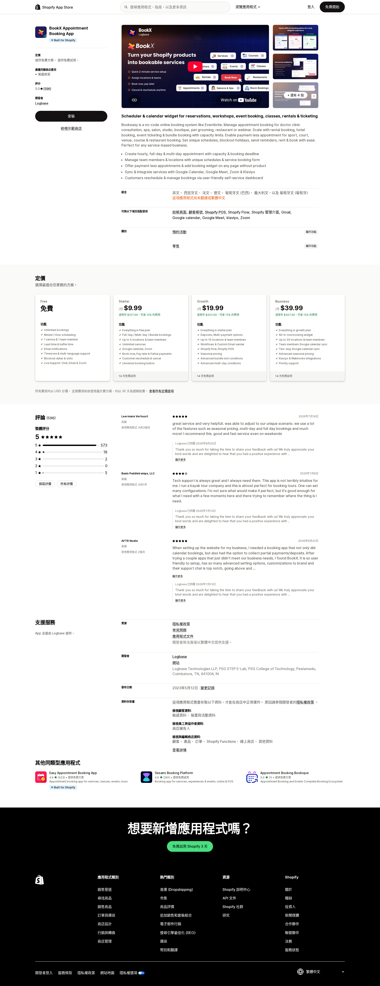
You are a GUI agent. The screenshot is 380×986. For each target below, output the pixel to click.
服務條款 (65, 973)
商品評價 (167, 906)
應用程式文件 (183, 636)
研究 (226, 915)
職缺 (288, 898)
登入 (310, 7)
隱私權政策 (181, 624)
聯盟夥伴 (292, 932)
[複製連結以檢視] (150, 416)
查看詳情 (179, 750)
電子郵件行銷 (170, 924)
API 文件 (229, 898)
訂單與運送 (106, 915)
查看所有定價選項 (161, 391)
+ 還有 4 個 (295, 95)
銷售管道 (105, 889)
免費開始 (332, 7)
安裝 (71, 116)
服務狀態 (292, 950)
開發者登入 (44, 973)
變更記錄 (208, 688)
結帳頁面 (179, 212)
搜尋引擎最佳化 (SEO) (177, 932)
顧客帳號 (196, 212)
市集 (163, 898)
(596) (47, 88)
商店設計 (105, 924)
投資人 (290, 906)
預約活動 (179, 232)
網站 (175, 663)
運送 (163, 941)
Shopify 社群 (233, 906)
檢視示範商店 (71, 128)
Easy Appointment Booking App (73, 773)
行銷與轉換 (106, 932)
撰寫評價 (45, 484)
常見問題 (179, 630)
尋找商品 (105, 898)
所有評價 (66, 484)
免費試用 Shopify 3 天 (190, 846)
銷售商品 (105, 906)
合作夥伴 (292, 924)
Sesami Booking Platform (174, 773)
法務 (288, 941)
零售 (175, 246)
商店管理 (105, 941)
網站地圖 (107, 973)
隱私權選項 (128, 973)
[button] (84, 780)
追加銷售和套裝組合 (176, 915)
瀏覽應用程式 (246, 7)
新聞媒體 (292, 915)
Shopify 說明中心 (236, 889)
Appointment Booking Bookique (284, 773)
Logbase (41, 103)
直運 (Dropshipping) (176, 889)
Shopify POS (215, 212)
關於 (288, 889)
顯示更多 (180, 459)
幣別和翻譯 (169, 950)
